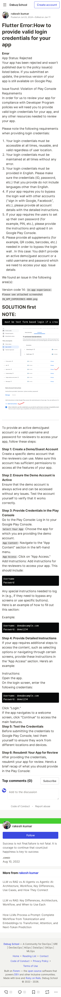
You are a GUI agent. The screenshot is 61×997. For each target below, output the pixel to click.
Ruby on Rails (33, 978)
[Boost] (47, 992)
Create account (47, 4)
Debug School (11, 943)
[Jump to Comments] (21, 992)
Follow (30, 835)
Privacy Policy (40, 961)
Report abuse (42, 806)
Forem (16, 970)
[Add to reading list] (35, 992)
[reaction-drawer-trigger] (8, 992)
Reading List (29, 956)
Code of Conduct (20, 806)
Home (16, 956)
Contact (44, 956)
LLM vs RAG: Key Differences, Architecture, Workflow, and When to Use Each (30, 902)
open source (35, 970)
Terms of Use (30, 965)
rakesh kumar (20, 13)
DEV (16, 974)
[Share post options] (56, 992)
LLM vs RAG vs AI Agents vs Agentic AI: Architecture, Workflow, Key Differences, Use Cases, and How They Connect (28, 886)
